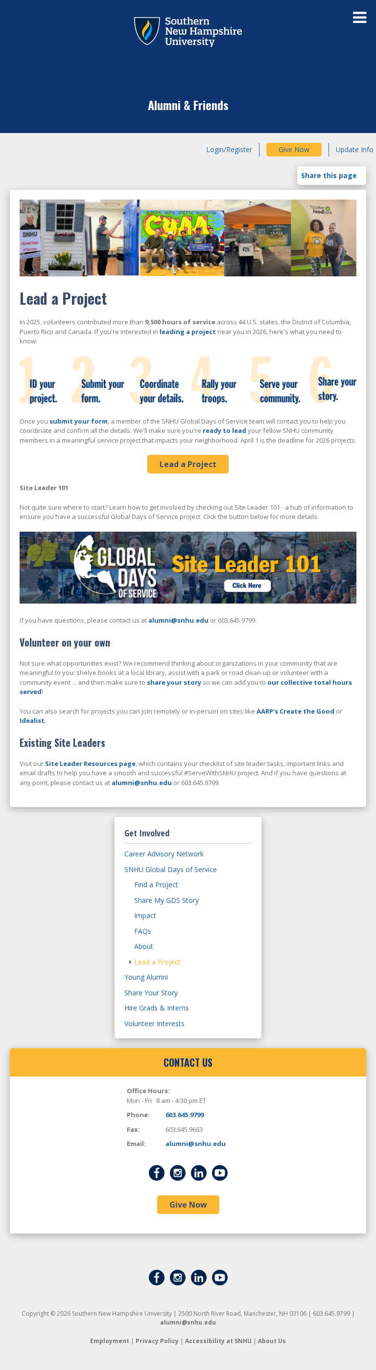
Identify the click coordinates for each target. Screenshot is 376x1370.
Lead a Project (188, 464)
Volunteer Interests (154, 1023)
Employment (109, 1341)
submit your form (78, 421)
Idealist (32, 720)
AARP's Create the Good (295, 711)
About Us (272, 1341)
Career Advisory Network (164, 853)
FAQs (142, 931)
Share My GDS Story (166, 900)
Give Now (294, 149)
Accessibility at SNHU (218, 1341)
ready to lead (224, 430)
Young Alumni (146, 977)
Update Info (355, 149)
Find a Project (156, 884)
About (143, 946)
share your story (174, 682)
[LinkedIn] (199, 1172)
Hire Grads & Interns (156, 1007)
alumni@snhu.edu (178, 620)
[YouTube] (220, 1172)
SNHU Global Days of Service (170, 869)
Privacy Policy (157, 1341)
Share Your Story (151, 992)
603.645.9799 (184, 1114)
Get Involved (146, 833)
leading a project (188, 331)
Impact (145, 915)
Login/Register (229, 149)
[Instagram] (178, 1172)
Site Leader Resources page (90, 763)
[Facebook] (156, 1172)
